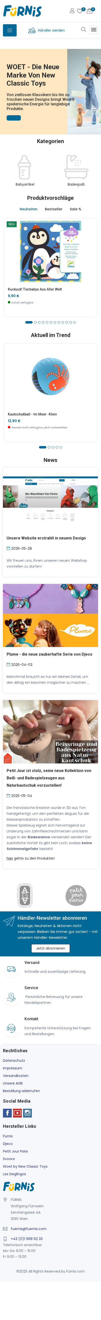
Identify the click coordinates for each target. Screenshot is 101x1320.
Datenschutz (14, 1060)
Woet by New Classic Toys (25, 1166)
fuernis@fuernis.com (29, 1228)
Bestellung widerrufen (21, 1090)
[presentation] (8, 171)
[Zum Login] (72, 11)
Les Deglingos (14, 1174)
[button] (4, 84)
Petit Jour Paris (15, 1151)
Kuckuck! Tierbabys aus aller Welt (35, 289)
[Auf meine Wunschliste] (11, 266)
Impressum (12, 1068)
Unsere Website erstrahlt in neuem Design (46, 538)
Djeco (8, 1143)
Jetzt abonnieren (50, 948)
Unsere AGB (13, 1083)
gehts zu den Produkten (31, 858)
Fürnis (8, 1136)
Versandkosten (15, 1075)
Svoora (9, 1158)
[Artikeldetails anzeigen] (11, 255)
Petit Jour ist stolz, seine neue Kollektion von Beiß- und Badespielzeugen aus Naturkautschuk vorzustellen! (49, 778)
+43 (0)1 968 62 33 (27, 1238)
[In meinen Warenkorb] (11, 244)
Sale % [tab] (75, 209)
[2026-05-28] (9, 548)
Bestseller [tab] (54, 209)
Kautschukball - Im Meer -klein (32, 414)
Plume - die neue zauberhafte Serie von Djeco (49, 654)
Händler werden (51, 30)
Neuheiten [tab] (29, 209)
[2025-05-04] (9, 795)
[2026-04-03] (9, 664)
